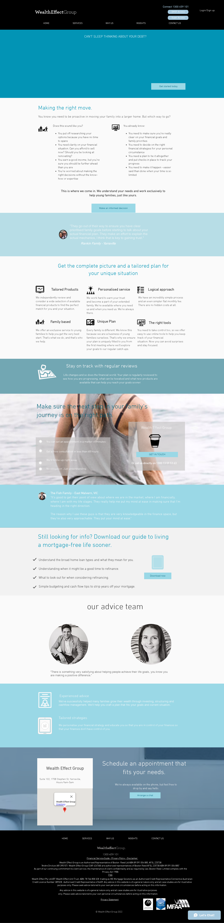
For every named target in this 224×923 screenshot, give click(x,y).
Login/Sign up (207, 10)
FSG (110, 875)
